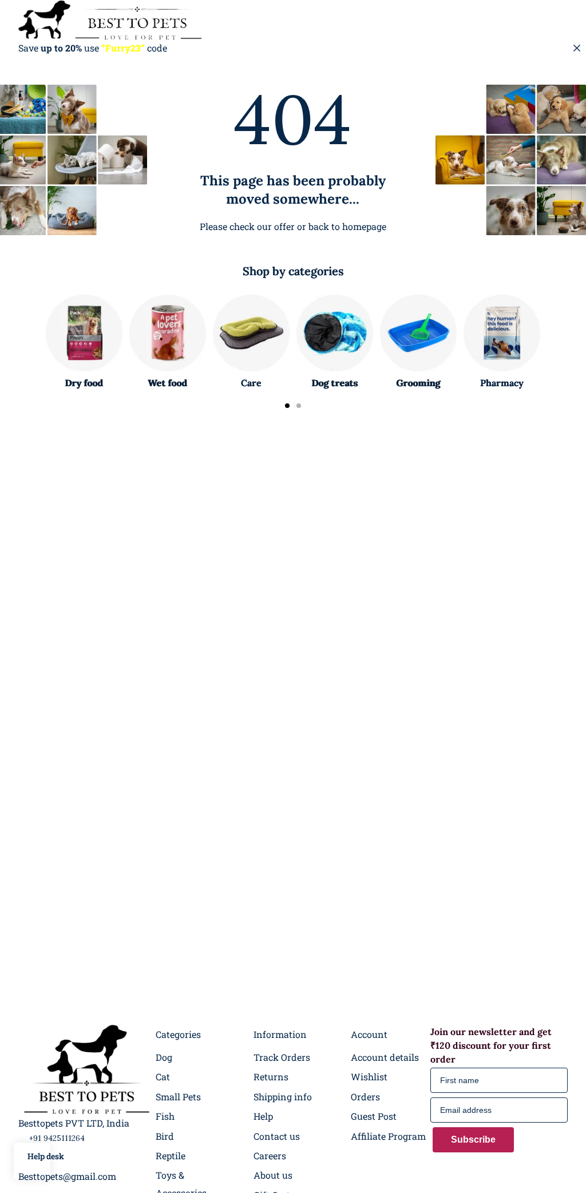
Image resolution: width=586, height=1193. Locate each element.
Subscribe (473, 1139)
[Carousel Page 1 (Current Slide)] (287, 405)
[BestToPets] (109, 19)
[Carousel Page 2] (298, 405)
